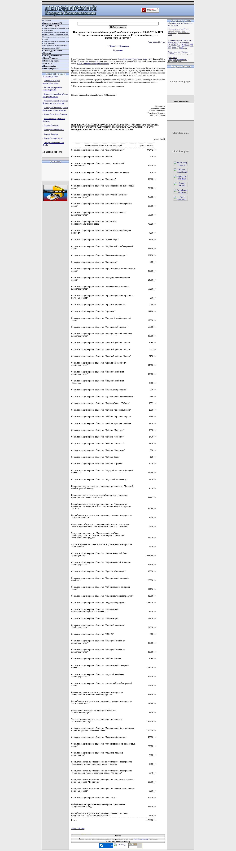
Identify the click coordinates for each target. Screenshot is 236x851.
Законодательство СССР (51, 48)
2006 (174, 46)
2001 (170, 48)
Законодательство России (54, 130)
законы (177, 31)
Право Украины (50, 58)
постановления (183, 33)
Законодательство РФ (52, 56)
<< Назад (111, 46)
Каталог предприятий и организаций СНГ (52, 88)
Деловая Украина (51, 134)
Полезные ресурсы (51, 61)
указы (183, 31)
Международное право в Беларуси (54, 45)
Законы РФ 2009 (77, 828)
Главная (47, 20)
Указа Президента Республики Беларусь (134, 59)
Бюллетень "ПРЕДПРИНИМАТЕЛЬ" (177, 59)
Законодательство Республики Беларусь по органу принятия (55, 108)
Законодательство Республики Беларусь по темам (55, 95)
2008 (191, 44)
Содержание (118, 50)
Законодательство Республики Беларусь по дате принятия (55, 102)
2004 (183, 46)
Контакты (47, 63)
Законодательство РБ (52, 23)
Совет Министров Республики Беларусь (93, 64)
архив (170, 35)
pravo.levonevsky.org (140, 839)
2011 (178, 44)
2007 (170, 46)
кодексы (171, 31)
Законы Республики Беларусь (55, 114)
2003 (187, 46)
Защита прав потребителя (178, 52)
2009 (187, 44)
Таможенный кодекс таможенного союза (51, 82)
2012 (174, 44)
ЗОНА (171, 54)
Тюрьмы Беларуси (51, 125)
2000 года (183, 48)
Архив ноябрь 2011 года (156, 42)
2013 (170, 44)
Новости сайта (49, 66)
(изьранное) (172, 33)
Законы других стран (52, 50)
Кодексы (47, 53)
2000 (174, 48)
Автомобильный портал (53, 138)
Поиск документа (50, 68)
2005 (178, 46)
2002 (191, 46)
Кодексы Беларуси (51, 25)
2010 (183, 44)
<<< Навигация (122, 46)
